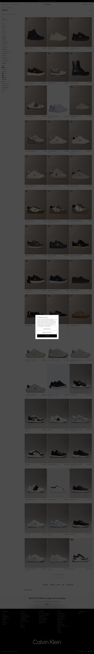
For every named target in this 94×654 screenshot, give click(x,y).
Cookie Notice (41, 325)
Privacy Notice (47, 325)
